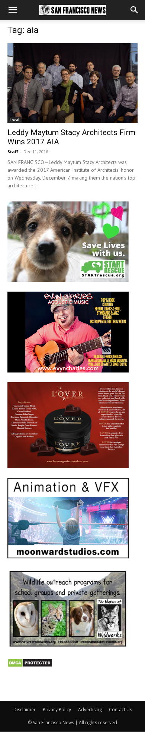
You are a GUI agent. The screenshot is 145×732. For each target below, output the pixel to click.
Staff (12, 151)
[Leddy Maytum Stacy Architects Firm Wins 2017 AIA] (72, 83)
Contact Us (120, 709)
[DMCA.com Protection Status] (29, 665)
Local (14, 119)
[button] (13, 10)
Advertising (90, 709)
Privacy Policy (57, 709)
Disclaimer (24, 709)
